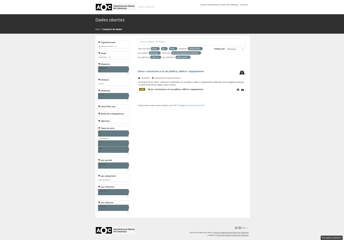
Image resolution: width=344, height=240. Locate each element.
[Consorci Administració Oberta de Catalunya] (242, 229)
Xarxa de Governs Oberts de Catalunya (233, 235)
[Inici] (115, 7)
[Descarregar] (242, 89)
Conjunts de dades (112, 29)
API (178, 105)
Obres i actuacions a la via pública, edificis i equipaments (171, 71)
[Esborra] (157, 49)
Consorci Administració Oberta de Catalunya (219, 4)
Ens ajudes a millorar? (331, 238)
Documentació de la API (195, 105)
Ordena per (219, 48)
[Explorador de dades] (238, 89)
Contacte (244, 4)
